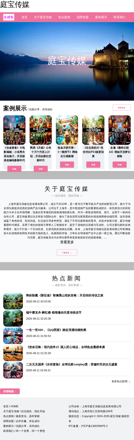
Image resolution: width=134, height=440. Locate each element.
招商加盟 (83, 17)
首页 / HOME (10, 406)
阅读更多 (122, 108)
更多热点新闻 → (121, 381)
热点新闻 (64, 17)
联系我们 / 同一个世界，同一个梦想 (24, 431)
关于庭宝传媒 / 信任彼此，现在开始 (24, 411)
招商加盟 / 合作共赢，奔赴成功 (21, 421)
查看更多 (67, 242)
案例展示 (101, 17)
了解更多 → (67, 253)
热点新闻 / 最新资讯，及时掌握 (21, 416)
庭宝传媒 (14, 4)
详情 (14, 169)
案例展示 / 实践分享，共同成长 (21, 426)
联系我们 (120, 17)
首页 (24, 17)
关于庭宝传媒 (43, 17)
